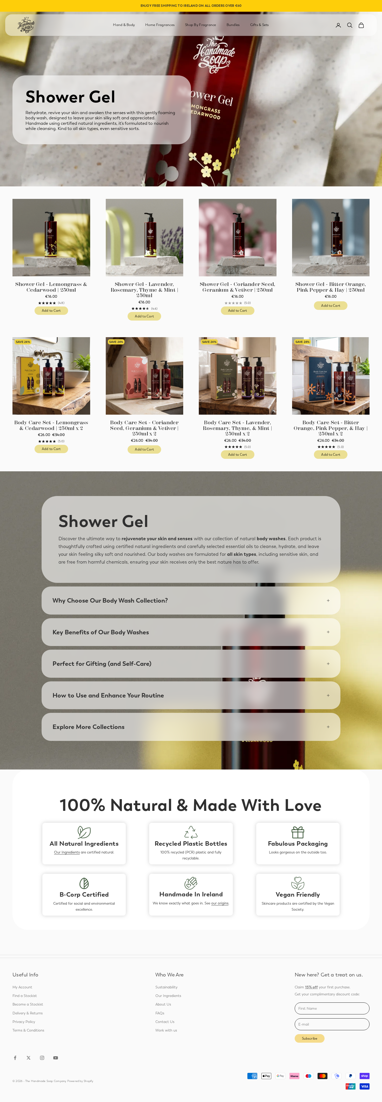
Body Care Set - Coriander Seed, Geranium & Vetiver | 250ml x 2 (144, 428)
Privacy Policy (23, 1022)
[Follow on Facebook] (15, 1057)
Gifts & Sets (259, 25)
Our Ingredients (67, 852)
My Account (22, 987)
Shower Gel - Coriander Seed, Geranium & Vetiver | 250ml (237, 287)
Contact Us (164, 1022)
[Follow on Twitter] (28, 1057)
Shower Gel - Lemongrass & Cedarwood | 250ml (51, 287)
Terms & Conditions (28, 1030)
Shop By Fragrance (200, 25)
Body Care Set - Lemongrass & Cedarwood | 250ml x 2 (51, 425)
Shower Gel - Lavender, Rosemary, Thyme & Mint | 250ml (144, 290)
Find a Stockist (24, 996)
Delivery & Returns (27, 1013)
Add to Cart (55, 312)
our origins (219, 903)
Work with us (166, 1030)
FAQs (159, 1013)
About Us (163, 1004)
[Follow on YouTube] (55, 1057)
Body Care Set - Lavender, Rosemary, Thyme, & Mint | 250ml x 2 (237, 428)
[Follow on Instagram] (42, 1057)
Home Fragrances (160, 25)
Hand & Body (124, 25)
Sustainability (166, 987)
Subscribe (309, 1038)
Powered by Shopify (80, 1081)
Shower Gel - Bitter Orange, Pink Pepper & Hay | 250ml (330, 287)
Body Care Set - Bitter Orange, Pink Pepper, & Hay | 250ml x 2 (331, 428)
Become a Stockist (27, 1004)
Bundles (233, 25)
